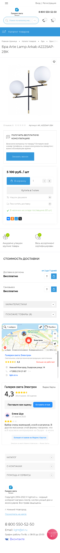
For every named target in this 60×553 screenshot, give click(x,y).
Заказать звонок (20, 156)
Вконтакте (17, 539)
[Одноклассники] (12, 218)
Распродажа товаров (52, 534)
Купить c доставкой (54, 276)
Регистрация (49, 3)
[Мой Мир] (16, 218)
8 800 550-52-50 (48, 12)
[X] (20, 218)
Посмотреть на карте (16, 514)
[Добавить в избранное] (54, 61)
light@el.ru (20, 529)
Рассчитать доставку (20, 204)
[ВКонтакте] (8, 218)
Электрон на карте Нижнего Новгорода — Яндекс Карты (30, 443)
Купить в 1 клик (30, 190)
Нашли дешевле (18, 197)
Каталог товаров (18, 31)
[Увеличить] (30, 89)
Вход (37, 3)
